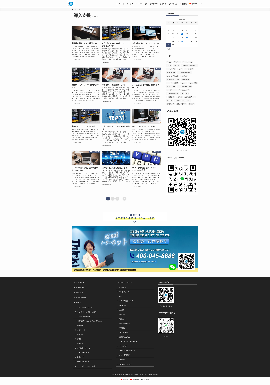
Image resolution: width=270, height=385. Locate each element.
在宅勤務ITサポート (83, 348)
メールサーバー (172, 90)
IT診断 (79, 339)
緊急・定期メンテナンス (85, 307)
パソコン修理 (193, 83)
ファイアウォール (84, 316)
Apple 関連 (123, 305)
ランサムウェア (184, 90)
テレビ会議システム (173, 79)
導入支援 (170, 100)
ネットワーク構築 (172, 83)
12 (182, 34)
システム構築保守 (172, 76)
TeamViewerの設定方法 (127, 350)
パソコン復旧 (171, 86)
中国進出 (179, 97)
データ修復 (185, 79)
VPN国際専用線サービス (189, 65)
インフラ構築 (171, 69)
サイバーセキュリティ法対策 (86, 312)
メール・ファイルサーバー (128, 341)
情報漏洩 (80, 325)
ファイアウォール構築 (185, 86)
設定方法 (122, 314)
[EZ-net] (71, 4)
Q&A (120, 296)
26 (182, 41)
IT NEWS (122, 287)
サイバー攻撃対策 (83, 361)
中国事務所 (170, 97)
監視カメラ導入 (181, 104)
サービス (79, 303)
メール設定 (123, 346)
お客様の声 (80, 287)
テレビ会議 (184, 76)
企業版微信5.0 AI (189, 97)
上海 (182, 93)
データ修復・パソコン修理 (86, 366)
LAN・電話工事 (124, 355)
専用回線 (80, 334)
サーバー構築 (188, 69)
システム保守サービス (185, 72)
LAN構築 (80, 343)
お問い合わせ (81, 297)
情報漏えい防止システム (182, 100)
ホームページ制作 (83, 352)
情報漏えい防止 (124, 323)
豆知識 (121, 310)
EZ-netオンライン (125, 282)
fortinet (169, 62)
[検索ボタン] (201, 4)
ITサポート (177, 62)
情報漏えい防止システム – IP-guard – (90, 321)
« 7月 (168, 49)
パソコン (183, 83)
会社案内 (79, 292)
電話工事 (191, 104)
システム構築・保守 (126, 301)
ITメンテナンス (188, 62)
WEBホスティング (125, 364)
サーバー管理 (171, 72)
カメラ (180, 69)
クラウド (122, 359)
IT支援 (169, 65)
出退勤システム (124, 337)
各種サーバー (81, 330)
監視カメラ (170, 104)
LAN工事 (176, 65)
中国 (187, 93)
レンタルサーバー (172, 93)
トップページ (81, 282)
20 (187, 37)
